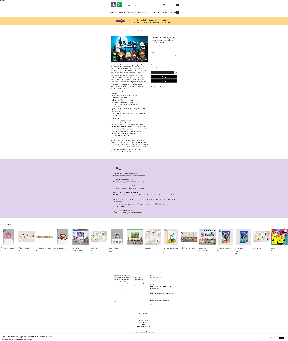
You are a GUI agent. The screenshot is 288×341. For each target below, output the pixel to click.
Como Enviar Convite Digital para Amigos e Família (126, 281)
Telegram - (155, 290)
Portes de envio (117, 292)
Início (112, 31)
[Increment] (156, 67)
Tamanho (153, 49)
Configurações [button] (264, 338)
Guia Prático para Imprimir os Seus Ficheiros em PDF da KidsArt (129, 279)
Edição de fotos (118, 294)
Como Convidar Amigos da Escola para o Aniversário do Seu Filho (129, 283)
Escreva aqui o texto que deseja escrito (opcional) (163, 55)
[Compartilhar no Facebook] (152, 87)
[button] (177, 4)
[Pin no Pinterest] (154, 87)
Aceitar (281, 338)
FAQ (115, 301)
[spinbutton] (154, 67)
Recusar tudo (273, 338)
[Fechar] (286, 338)
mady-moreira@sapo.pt (155, 306)
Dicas (115, 287)
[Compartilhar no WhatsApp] (157, 87)
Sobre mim (116, 296)
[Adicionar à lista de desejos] (175, 72)
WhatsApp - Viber (162, 290)
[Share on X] (160, 87)
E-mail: (152, 304)
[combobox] (164, 52)
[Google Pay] (164, 81)
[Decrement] (152, 67)
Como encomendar (118, 298)
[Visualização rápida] (8, 237)
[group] (144, 241)
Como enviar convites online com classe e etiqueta (126, 285)
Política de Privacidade (26, 339)
